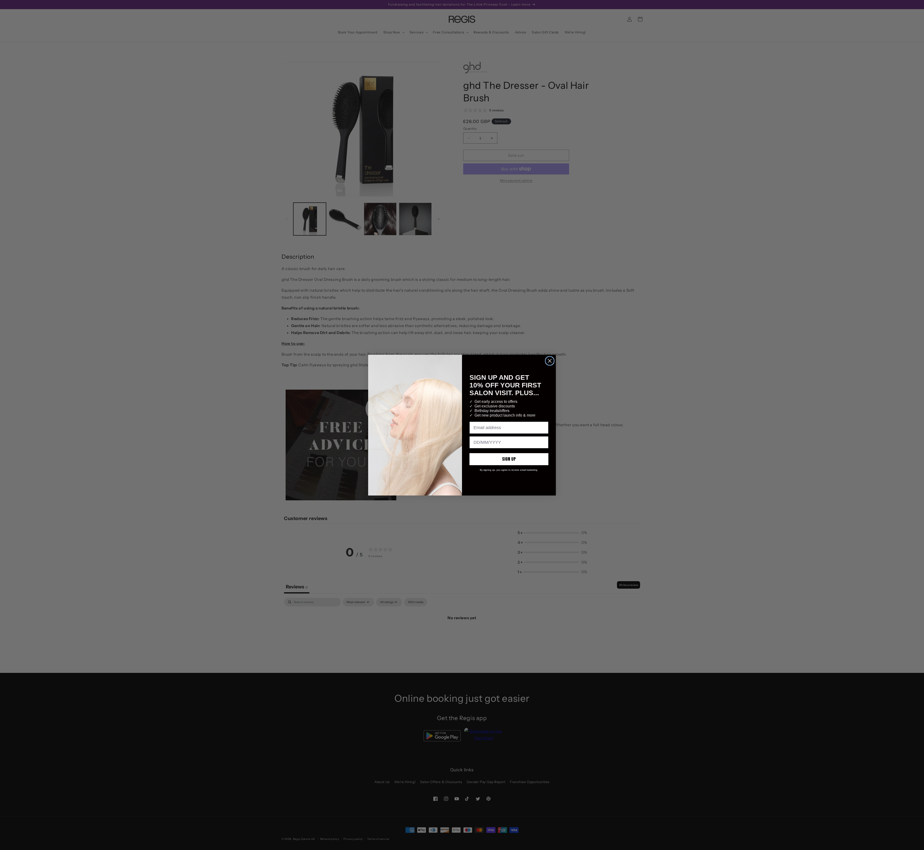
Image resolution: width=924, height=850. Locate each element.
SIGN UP (509, 459)
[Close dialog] (549, 361)
